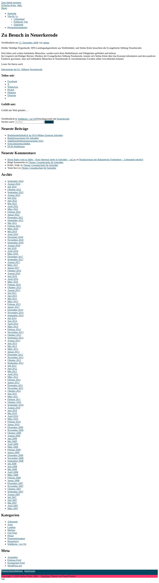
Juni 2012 (12, 368)
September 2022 (15, 192)
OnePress (45, 576)
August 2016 (13, 273)
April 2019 (12, 234)
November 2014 (15, 312)
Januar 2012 (13, 382)
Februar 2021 (14, 226)
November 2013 (15, 332)
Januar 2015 (13, 307)
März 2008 (12, 475)
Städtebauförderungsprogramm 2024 (25, 141)
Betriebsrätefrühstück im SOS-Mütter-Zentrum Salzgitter (35, 135)
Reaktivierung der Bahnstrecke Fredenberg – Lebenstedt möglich (111, 159)
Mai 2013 (12, 346)
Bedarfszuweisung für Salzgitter (23, 138)
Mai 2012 (12, 371)
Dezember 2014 (15, 310)
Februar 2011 (13, 399)
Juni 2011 (12, 393)
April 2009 (12, 444)
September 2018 (15, 242)
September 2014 (15, 315)
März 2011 (12, 396)
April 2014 (12, 324)
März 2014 (12, 326)
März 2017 (12, 265)
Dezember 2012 (15, 354)
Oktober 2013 (14, 335)
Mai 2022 (12, 203)
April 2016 (12, 279)
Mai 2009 (12, 441)
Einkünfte (18, 24)
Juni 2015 (12, 296)
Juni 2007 (12, 500)
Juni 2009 (12, 438)
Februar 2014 (14, 329)
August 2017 (13, 262)
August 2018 (13, 245)
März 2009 (12, 447)
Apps (10, 524)
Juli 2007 (11, 497)
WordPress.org (14, 565)
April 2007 (12, 505)
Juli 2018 (11, 248)
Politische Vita (21, 22)
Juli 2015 (11, 293)
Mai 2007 (12, 503)
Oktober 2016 (14, 270)
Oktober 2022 (14, 189)
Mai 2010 (12, 413)
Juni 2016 (12, 276)
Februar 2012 (14, 379)
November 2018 (15, 240)
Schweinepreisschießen (18, 143)
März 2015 (12, 301)
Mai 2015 (12, 298)
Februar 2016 (14, 284)
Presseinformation (16, 538)
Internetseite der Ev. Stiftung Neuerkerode (21, 69)
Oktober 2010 (14, 402)
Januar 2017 (13, 268)
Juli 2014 (11, 318)
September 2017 (15, 259)
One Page (12, 533)
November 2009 (15, 430)
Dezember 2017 (15, 256)
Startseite (11, 13)
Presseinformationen (17, 27)
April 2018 (12, 251)
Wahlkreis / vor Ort (27, 119)
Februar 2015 (14, 304)
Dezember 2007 (15, 483)
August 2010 (13, 407)
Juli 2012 (11, 365)
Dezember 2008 (15, 455)
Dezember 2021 (15, 217)
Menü (4, 8)
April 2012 (12, 374)
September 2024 (15, 181)
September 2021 (15, 220)
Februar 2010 (14, 421)
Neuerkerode (63, 119)
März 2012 (12, 377)
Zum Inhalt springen (11, 2)
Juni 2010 (12, 410)
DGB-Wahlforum (16, 146)
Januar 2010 (13, 424)
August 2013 (13, 340)
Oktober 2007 (14, 489)
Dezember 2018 (15, 237)
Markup (11, 530)
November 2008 (15, 458)
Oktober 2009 (14, 433)
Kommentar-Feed (16, 563)
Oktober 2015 (14, 287)
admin (46, 42)
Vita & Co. (12, 16)
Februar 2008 (14, 477)
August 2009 (13, 435)
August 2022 (13, 195)
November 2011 (15, 388)
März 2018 (12, 254)
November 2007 (15, 486)
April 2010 (12, 416)
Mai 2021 (12, 223)
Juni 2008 (12, 466)
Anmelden (12, 557)
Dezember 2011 (15, 385)
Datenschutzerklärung (12, 571)
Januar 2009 (13, 452)
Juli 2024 (11, 186)
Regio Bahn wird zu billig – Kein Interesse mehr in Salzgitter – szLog (41, 159)
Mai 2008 (12, 469)
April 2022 (12, 206)
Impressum (29, 571)
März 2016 (12, 282)
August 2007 (13, 494)
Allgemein (12, 521)
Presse (10, 535)
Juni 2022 (12, 200)
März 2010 (12, 419)
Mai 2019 (12, 231)
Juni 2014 (12, 321)
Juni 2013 (12, 343)
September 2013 (15, 337)
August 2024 (13, 184)
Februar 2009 (14, 449)
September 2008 (15, 461)
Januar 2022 (13, 214)
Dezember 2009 (15, 427)
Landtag (11, 527)
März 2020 (12, 228)
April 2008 (12, 472)
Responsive (13, 541)
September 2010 (15, 405)
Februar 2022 (14, 212)
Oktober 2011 (14, 391)
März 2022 (12, 209)
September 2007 (15, 491)
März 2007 (12, 508)
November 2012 (15, 357)
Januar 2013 (13, 351)
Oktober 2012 (14, 360)
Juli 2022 (11, 198)
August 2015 (13, 290)
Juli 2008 (11, 463)
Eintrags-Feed (14, 560)
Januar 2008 (13, 480)
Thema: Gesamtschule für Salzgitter (45, 162)
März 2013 (12, 349)
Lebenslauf (19, 19)
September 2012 (15, 363)
